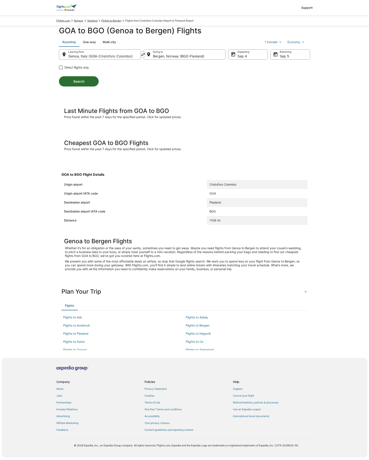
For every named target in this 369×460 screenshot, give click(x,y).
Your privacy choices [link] (157, 423)
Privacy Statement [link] (156, 388)
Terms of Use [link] (152, 402)
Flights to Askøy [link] (197, 317)
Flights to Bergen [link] (111, 20)
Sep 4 (242, 56)
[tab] (69, 42)
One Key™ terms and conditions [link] (163, 409)
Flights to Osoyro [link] (75, 350)
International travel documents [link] (251, 416)
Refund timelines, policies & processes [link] (255, 402)
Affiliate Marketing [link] (67, 423)
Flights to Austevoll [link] (76, 325)
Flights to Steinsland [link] (200, 350)
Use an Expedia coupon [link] (247, 409)
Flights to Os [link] (194, 341)
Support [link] (237, 388)
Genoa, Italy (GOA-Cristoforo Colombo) (100, 56)
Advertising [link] (63, 416)
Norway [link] (78, 20)
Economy (293, 42)
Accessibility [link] (152, 416)
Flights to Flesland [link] (75, 333)
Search (79, 81)
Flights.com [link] (63, 20)
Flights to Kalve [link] (74, 341)
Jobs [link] (59, 395)
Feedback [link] (62, 429)
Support (307, 7)
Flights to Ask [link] (72, 317)
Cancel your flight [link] (243, 395)
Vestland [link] (92, 20)
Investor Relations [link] (67, 409)
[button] (184, 291)
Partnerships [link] (63, 402)
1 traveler (271, 42)
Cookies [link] (149, 395)
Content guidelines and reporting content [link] (169, 429)
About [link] (59, 388)
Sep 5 (284, 56)
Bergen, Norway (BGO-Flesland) (178, 56)
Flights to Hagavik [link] (198, 333)
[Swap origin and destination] (143, 54)
